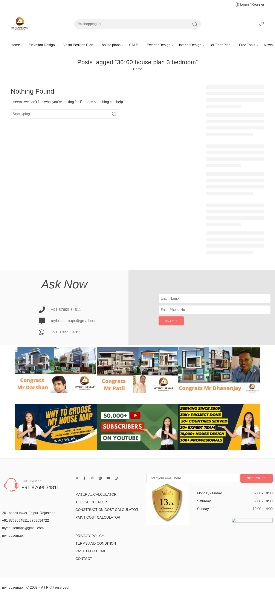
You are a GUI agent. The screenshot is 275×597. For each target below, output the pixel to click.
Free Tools (247, 45)
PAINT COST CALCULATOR (97, 517)
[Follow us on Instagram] (100, 478)
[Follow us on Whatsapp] (116, 478)
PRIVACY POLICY (89, 536)
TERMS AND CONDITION (95, 543)
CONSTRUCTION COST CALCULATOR (106, 510)
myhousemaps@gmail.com (23, 528)
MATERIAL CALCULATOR (96, 494)
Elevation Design (42, 45)
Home (15, 45)
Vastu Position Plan (78, 45)
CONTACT (83, 559)
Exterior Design (158, 45)
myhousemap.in (14, 535)
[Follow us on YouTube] (108, 478)
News (268, 45)
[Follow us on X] (76, 478)
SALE (133, 45)
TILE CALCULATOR (91, 502)
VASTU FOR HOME (90, 551)
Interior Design (190, 45)
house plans (111, 45)
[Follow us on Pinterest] (92, 478)
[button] (20, 370)
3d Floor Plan (220, 45)
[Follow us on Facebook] (84, 478)
